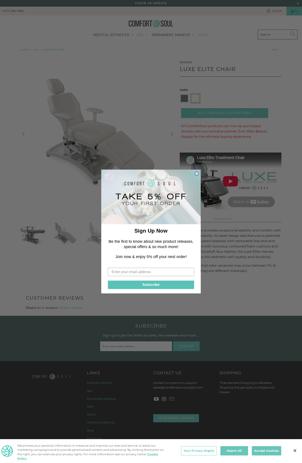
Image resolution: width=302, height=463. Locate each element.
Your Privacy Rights (198, 450)
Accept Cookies (266, 450)
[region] (151, 451)
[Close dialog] (197, 173)
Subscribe (151, 285)
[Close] (295, 450)
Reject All (234, 450)
